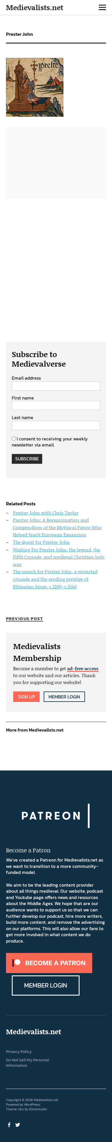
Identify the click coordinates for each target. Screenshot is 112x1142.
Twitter (18, 1124)
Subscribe (27, 458)
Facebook (9, 1124)
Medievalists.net (34, 7)
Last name (22, 417)
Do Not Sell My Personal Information (27, 1062)
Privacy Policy (19, 1052)
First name (23, 398)
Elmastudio (38, 1109)
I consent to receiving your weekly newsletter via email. (50, 441)
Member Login (64, 696)
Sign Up (26, 696)
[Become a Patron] (49, 971)
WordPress (32, 1104)
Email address (26, 378)
